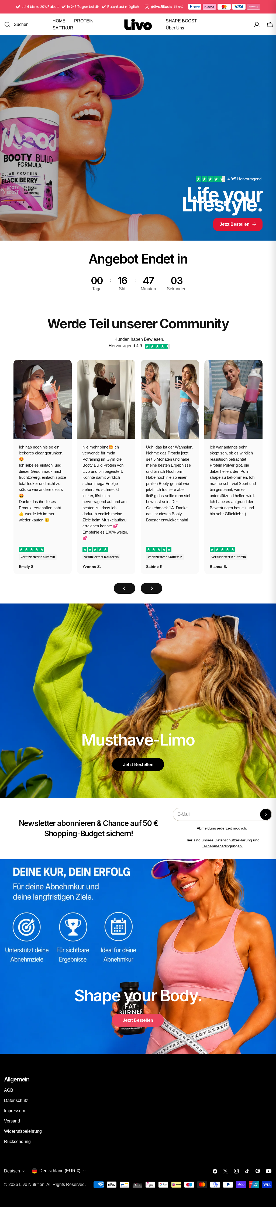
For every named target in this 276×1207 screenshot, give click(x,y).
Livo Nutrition (31, 1184)
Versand (12, 1121)
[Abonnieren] (265, 814)
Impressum (14, 1110)
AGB (8, 1090)
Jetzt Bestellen (138, 764)
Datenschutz (16, 1100)
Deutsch (12, 1171)
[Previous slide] (124, 588)
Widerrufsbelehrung (23, 1131)
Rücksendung (17, 1141)
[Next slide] (151, 588)
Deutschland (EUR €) (59, 1170)
